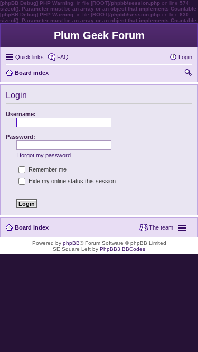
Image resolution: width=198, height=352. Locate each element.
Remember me (47, 169)
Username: (21, 114)
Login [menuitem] (185, 57)
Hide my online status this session (71, 181)
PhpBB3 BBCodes (122, 249)
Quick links (29, 57)
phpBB (71, 243)
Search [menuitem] (188, 74)
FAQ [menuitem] (63, 57)
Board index (32, 227)
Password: (20, 137)
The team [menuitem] (161, 227)
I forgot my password (43, 155)
